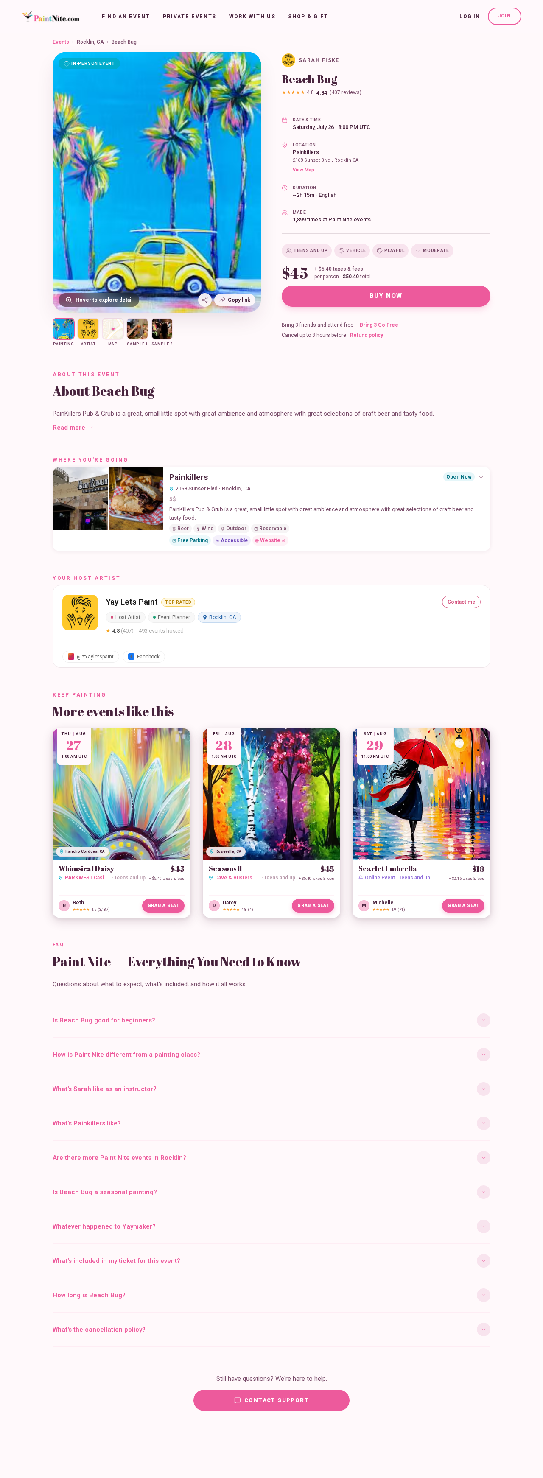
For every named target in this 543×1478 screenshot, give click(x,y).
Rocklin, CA (90, 42)
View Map (303, 170)
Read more (69, 427)
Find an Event (126, 17)
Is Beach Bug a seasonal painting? (105, 1192)
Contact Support (276, 1400)
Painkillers (306, 152)
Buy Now (386, 296)
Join (504, 16)
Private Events (190, 17)
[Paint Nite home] (51, 16)
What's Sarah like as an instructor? (105, 1089)
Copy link (239, 300)
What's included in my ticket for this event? (116, 1261)
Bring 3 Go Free (379, 325)
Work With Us (252, 17)
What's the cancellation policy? (99, 1329)
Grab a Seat (163, 905)
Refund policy (366, 335)
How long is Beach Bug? (89, 1295)
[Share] (205, 300)
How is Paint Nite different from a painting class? (126, 1054)
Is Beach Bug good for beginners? (104, 1020)
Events (61, 42)
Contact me (461, 602)
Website (270, 540)
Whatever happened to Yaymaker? (104, 1226)
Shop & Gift (308, 17)
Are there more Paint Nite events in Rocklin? (119, 1158)
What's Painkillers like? (87, 1123)
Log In (469, 17)
